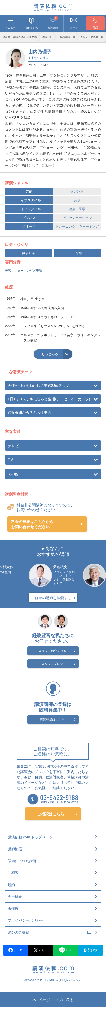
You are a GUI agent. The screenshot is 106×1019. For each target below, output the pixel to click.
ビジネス (29, 217)
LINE (69, 950)
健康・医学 (77, 208)
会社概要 (15, 896)
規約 (11, 884)
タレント (77, 191)
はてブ (94, 950)
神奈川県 (28, 253)
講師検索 (15, 848)
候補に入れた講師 (22, 860)
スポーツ (29, 226)
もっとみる (49, 353)
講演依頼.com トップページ (30, 836)
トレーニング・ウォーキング (77, 226)
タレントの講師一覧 (91, 37)
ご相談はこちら (50, 814)
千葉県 (78, 253)
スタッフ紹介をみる (52, 650)
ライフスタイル (29, 200)
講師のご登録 (18, 932)
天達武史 (60, 566)
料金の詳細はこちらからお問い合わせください (32, 524)
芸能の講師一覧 (66, 37)
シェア (18, 950)
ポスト (43, 950)
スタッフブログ (52, 663)
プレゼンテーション (77, 217)
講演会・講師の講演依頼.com (20, 37)
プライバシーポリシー (26, 920)
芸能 (29, 191)
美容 (77, 200)
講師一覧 (47, 37)
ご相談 (13, 872)
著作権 (13, 908)
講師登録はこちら (52, 719)
